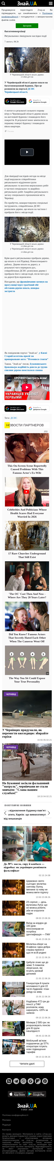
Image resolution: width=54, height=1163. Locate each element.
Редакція (6, 1124)
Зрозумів (27, 25)
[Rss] (9, 1081)
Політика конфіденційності (15, 1115)
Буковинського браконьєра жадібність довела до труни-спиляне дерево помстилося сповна (26, 367)
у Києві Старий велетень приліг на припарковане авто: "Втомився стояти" (26, 356)
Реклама (6, 1120)
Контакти (6, 1129)
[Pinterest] (45, 1081)
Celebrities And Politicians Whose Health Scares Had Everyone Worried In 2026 (27, 513)
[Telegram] (16, 1081)
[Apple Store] (17, 1094)
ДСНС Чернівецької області (19, 90)
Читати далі (27, 1063)
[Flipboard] (38, 1081)
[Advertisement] (27, 322)
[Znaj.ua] (27, 3)
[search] (3, 3)
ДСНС (13, 417)
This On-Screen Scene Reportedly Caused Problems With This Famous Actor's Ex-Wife (27, 469)
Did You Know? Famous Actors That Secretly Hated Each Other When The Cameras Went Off (27, 638)
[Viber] (23, 1081)
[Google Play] (36, 1094)
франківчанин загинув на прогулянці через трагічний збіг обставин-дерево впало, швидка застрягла (26, 286)
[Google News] (31, 1081)
